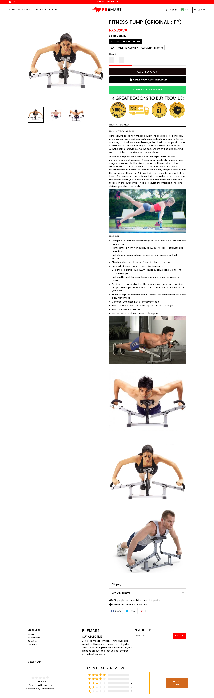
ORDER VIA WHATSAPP (147, 89)
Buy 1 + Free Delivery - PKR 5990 (125, 41)
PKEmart (91, 631)
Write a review (177, 682)
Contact (54, 10)
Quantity (114, 54)
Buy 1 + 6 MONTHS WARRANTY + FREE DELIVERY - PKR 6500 (137, 47)
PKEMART (39, 662)
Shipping (116, 584)
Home (12, 10)
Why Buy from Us (121, 592)
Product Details (118, 124)
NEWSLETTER (143, 630)
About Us (41, 10)
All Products (25, 10)
